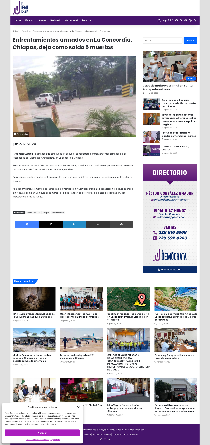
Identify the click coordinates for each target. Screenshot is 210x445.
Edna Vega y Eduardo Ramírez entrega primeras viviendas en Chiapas (124, 408)
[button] (78, 407)
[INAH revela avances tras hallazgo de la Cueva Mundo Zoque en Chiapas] (34, 299)
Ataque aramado (33, 213)
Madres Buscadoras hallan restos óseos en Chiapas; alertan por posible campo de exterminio (32, 358)
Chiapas (46, 213)
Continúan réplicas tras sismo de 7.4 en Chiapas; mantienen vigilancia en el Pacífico (128, 316)
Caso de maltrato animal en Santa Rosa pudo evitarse (168, 87)
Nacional (55, 20)
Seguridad (26, 31)
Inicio (18, 20)
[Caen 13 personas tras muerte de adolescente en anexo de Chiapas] (81, 299)
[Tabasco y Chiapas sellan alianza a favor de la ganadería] (176, 340)
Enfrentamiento (58, 213)
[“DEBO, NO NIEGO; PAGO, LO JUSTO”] (151, 150)
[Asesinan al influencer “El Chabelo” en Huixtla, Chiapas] (81, 390)
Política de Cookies (102, 434)
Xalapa (42, 20)
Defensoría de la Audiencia (125, 434)
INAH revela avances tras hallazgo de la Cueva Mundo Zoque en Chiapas (34, 315)
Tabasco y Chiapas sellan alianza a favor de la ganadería (174, 357)
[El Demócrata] (20, 8)
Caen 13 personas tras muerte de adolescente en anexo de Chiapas (79, 315)
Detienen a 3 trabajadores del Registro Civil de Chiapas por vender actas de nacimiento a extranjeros (175, 408)
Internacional (71, 20)
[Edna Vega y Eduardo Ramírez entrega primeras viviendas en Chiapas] (128, 390)
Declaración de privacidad (37, 439)
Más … (85, 20)
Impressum (55, 439)
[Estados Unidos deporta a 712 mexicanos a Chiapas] (81, 340)
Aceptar (42, 432)
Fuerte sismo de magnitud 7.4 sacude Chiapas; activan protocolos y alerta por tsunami (176, 316)
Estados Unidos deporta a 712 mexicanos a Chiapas (77, 357)
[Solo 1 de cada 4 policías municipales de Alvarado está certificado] (151, 104)
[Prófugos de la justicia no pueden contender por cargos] (151, 137)
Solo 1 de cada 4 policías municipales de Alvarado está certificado (179, 103)
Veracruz (30, 20)
